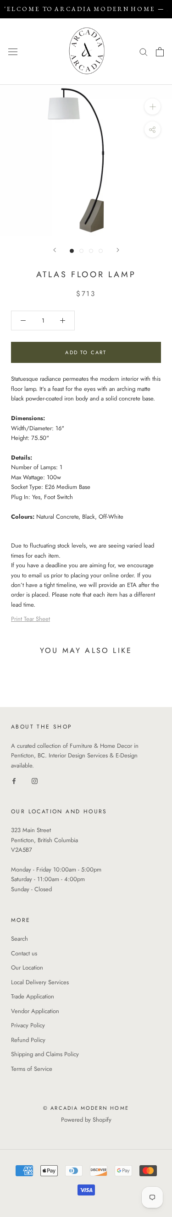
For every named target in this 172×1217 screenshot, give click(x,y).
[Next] (118, 250)
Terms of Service (31, 1068)
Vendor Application (35, 1011)
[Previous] (54, 250)
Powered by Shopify (86, 1119)
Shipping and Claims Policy (45, 1054)
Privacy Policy (28, 1025)
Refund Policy (28, 1040)
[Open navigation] (12, 51)
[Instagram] (35, 780)
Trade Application (32, 996)
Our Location (27, 967)
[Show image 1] (72, 251)
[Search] (143, 51)
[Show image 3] (91, 251)
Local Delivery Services (40, 982)
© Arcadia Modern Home (86, 1108)
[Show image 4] (101, 251)
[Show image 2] (81, 251)
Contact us (24, 953)
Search (19, 938)
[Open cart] (160, 51)
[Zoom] (152, 107)
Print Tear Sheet (30, 618)
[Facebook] (14, 780)
